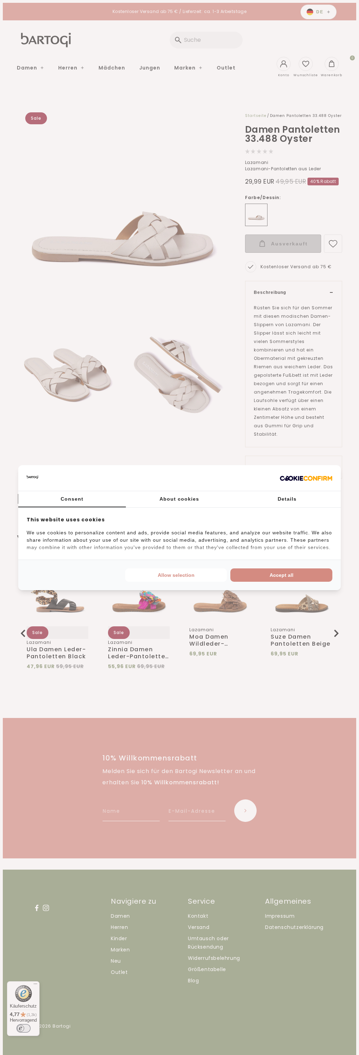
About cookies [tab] (179, 499)
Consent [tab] (72, 499)
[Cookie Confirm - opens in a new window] (306, 477)
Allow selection (176, 575)
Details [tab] (287, 499)
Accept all (281, 575)
